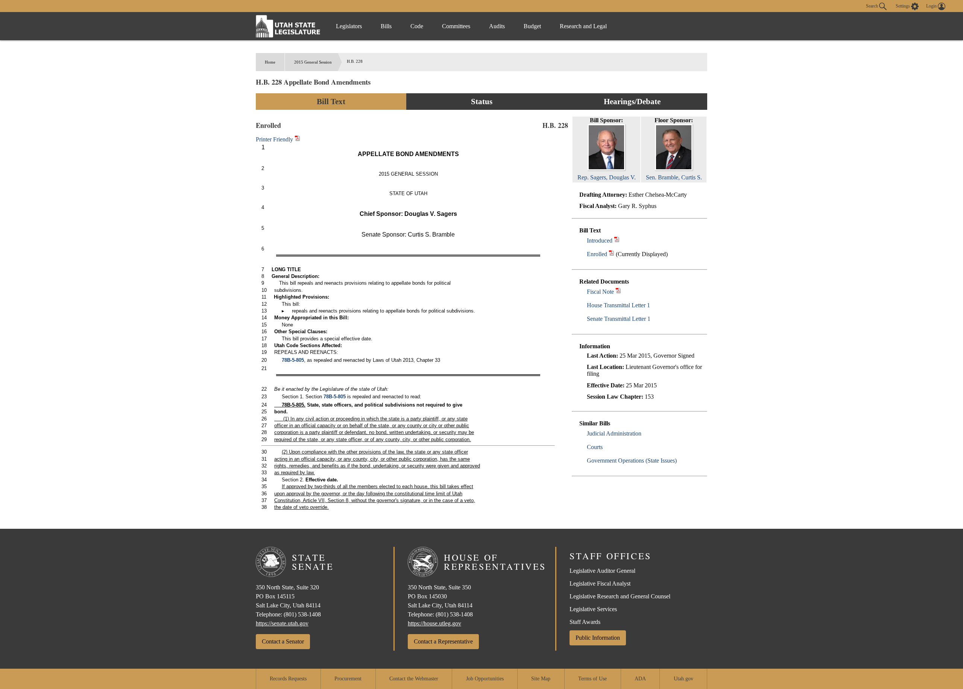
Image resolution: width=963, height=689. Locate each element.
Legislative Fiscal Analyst (600, 583)
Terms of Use (592, 678)
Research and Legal (583, 26)
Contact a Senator (283, 641)
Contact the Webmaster (413, 678)
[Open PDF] (617, 240)
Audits (497, 26)
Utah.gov (683, 678)
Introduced (599, 240)
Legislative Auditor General (602, 571)
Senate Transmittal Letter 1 (618, 319)
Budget (532, 26)
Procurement (348, 678)
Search (872, 5)
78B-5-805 (293, 360)
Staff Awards (585, 622)
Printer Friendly (275, 139)
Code (416, 26)
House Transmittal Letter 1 (618, 305)
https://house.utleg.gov (434, 623)
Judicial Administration (614, 433)
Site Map (540, 678)
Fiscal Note (600, 291)
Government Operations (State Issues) (632, 460)
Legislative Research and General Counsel (620, 596)
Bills (386, 26)
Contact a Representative (443, 641)
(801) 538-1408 (302, 614)
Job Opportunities (485, 678)
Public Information (598, 637)
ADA (640, 678)
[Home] (288, 26)
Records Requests (288, 678)
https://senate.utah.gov (282, 623)
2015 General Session (313, 62)
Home (270, 62)
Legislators (349, 26)
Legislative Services (593, 609)
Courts (595, 447)
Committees (456, 26)
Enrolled (597, 254)
